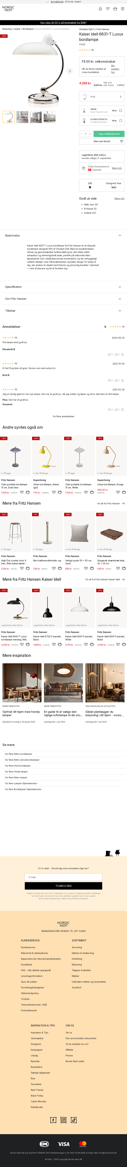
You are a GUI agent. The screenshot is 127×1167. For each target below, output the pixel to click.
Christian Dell (85, 29)
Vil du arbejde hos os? (77, 1044)
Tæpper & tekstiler (81, 970)
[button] (86, 50)
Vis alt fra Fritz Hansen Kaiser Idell (102, 579)
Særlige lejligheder (40, 1072)
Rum (33, 1078)
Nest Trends (37, 1090)
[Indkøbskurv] (115, 8)
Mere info (117, 168)
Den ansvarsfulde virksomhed (81, 1038)
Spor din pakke (29, 982)
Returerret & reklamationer (34, 953)
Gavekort (76, 987)
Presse (69, 1055)
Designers (36, 1044)
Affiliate (69, 1049)
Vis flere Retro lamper (16, 777)
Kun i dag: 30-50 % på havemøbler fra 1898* (64, 22)
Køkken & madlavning (83, 953)
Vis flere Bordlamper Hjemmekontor (23, 789)
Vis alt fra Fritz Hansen (108, 503)
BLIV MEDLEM (57, 2)
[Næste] (70, 71)
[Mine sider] (100, 8)
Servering (77, 947)
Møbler (75, 976)
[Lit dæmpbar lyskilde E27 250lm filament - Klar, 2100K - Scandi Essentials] (84, 121)
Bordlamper (28, 29)
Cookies (25, 999)
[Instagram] (63, 1119)
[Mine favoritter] (108, 8)
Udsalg (34, 1055)
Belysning (6, 29)
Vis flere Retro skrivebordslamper (22, 759)
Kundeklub (26, 964)
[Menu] (122, 8)
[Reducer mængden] (81, 134)
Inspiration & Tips (39, 1032)
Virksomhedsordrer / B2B (34, 1004)
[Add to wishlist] (21, 492)
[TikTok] (74, 1119)
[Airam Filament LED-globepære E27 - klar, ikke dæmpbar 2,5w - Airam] (84, 111)
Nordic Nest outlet (75, 1061)
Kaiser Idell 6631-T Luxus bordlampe (52, 29)
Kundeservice (28, 947)
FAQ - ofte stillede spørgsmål (36, 970)
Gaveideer (36, 1084)
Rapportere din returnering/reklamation (41, 959)
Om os (69, 1032)
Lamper (17, 29)
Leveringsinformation (31, 976)
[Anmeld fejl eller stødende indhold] (122, 354)
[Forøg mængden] (90, 134)
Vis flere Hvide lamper (16, 771)
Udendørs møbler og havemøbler (89, 982)
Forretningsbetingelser (32, 987)
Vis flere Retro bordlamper (18, 754)
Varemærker (37, 1038)
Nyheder (35, 1061)
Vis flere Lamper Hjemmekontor (21, 783)
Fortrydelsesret (29, 1010)
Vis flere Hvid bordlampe (18, 765)
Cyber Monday (38, 1101)
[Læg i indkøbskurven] (28, 492)
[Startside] (8, 8)
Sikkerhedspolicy (30, 993)
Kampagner (37, 1049)
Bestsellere (36, 1067)
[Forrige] (5, 71)
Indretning (77, 959)
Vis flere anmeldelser (63, 416)
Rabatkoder (37, 1107)
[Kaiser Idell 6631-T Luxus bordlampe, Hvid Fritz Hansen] (37, 70)
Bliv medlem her (115, 68)
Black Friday (37, 1095)
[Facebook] (53, 1119)
